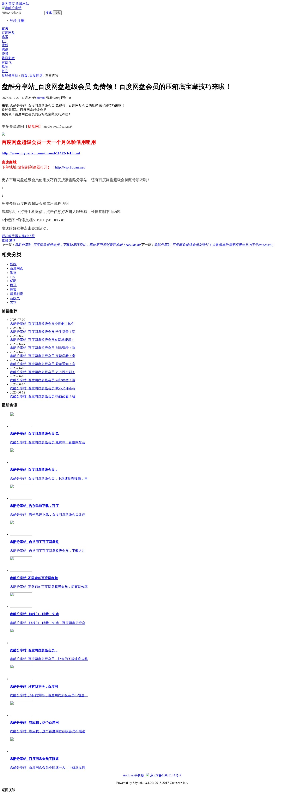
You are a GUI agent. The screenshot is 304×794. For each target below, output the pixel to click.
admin (41, 98)
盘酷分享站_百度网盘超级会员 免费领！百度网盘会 (47, 442)
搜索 (48, 12)
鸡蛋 (31, 236)
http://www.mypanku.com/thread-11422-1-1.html (41, 153)
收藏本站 (22, 3)
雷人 (18, 236)
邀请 (12, 240)
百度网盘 (8, 32)
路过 (25, 236)
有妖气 (7, 62)
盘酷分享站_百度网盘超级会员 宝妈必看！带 (42, 356)
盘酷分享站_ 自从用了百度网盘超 (34, 542)
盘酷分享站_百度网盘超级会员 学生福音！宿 (42, 331)
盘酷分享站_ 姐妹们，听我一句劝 (34, 614)
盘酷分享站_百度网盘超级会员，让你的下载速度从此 (49, 659)
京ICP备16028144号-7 (165, 775)
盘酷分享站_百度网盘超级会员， (34, 469)
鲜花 (5, 236)
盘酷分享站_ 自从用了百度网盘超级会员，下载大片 (47, 550)
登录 (13, 20)
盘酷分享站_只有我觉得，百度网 (34, 686)
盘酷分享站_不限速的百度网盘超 (34, 578)
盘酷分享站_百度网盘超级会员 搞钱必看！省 (42, 396)
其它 (5, 71)
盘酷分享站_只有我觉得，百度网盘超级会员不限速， (49, 695)
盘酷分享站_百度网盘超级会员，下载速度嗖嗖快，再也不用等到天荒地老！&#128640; (78, 245)
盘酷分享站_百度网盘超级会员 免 (34, 433)
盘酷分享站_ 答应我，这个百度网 (34, 722)
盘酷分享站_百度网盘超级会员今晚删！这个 (42, 323)
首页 (5, 28)
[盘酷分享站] (12, 8)
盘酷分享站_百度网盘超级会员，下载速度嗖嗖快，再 (49, 478)
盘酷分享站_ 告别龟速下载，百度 (34, 506)
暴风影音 (8, 58)
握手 (11, 236)
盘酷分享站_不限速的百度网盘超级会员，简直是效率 (49, 586)
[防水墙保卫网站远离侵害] (147, 775)
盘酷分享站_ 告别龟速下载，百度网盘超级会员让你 (47, 514)
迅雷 (5, 37)
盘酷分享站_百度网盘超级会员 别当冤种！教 (42, 348)
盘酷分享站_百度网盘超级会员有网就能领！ (42, 340)
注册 (20, 20)
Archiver (128, 775)
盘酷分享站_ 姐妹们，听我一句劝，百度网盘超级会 (47, 623)
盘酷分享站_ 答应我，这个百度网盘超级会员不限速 (47, 731)
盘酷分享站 (10, 75)
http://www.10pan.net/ (57, 126)
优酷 (5, 45)
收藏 (5, 240)
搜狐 (5, 53)
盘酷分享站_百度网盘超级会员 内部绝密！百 (42, 380)
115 (4, 41)
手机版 (139, 775)
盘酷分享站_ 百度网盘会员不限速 (34, 758)
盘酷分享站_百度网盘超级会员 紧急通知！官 (42, 364)
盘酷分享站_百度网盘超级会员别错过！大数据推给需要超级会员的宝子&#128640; (213, 245)
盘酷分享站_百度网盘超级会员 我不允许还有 (42, 388)
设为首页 (8, 3)
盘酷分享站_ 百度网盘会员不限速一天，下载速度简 (47, 767)
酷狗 (5, 67)
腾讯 (5, 49)
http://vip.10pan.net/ (70, 167)
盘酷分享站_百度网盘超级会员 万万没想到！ (42, 372)
